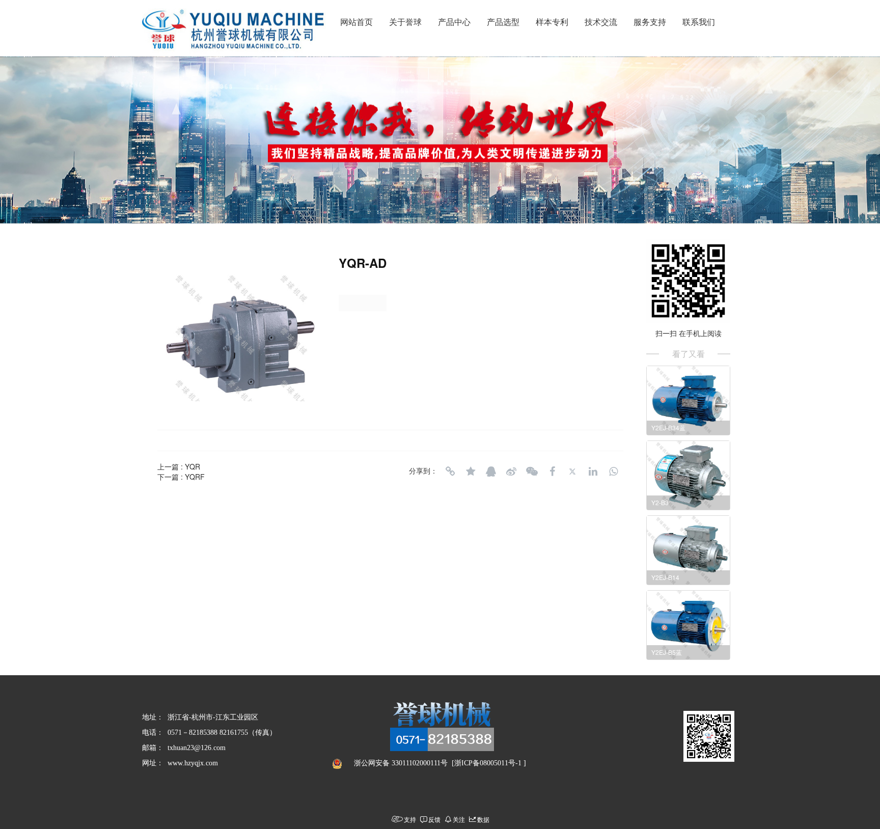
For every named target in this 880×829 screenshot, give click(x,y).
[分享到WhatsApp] (613, 471)
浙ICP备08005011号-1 (487, 763)
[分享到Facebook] (552, 471)
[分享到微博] (511, 471)
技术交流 (601, 22)
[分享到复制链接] (450, 471)
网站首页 (356, 22)
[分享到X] (572, 471)
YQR (192, 466)
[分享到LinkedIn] (593, 471)
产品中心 (454, 22)
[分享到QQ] (491, 471)
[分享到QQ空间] (470, 471)
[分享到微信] (532, 471)
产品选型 (503, 22)
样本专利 (552, 22)
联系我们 (698, 22)
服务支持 (650, 22)
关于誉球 (405, 22)
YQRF (195, 477)
